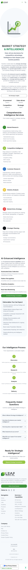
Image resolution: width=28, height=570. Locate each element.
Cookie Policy (4, 535)
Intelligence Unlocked (20, 506)
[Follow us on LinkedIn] (9, 490)
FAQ (2, 528)
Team (2, 509)
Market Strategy (19, 511)
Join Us (3, 513)
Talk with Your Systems (21, 519)
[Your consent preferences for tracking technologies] (25, 567)
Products (3, 506)
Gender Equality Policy (7, 537)
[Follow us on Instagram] (14, 490)
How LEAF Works (5, 526)
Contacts (3, 511)
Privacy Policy (4, 533)
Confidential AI (18, 508)
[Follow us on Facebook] (11, 490)
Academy (3, 504)
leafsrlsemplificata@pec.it (14, 554)
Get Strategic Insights (14, 95)
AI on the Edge (18, 517)
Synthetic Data (18, 515)
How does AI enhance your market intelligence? (11, 421)
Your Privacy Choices (11, 565)
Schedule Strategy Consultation (14, 295)
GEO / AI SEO (18, 504)
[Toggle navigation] (25, 2)
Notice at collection (7, 568)
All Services (18, 500)
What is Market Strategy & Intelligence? (13, 415)
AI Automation (18, 502)
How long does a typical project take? (12, 426)
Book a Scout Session (14, 486)
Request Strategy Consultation (14, 462)
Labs (2, 502)
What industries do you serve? (10, 431)
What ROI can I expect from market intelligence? (11, 437)
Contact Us (4, 530)
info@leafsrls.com (14, 557)
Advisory (3, 500)
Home (2, 498)
